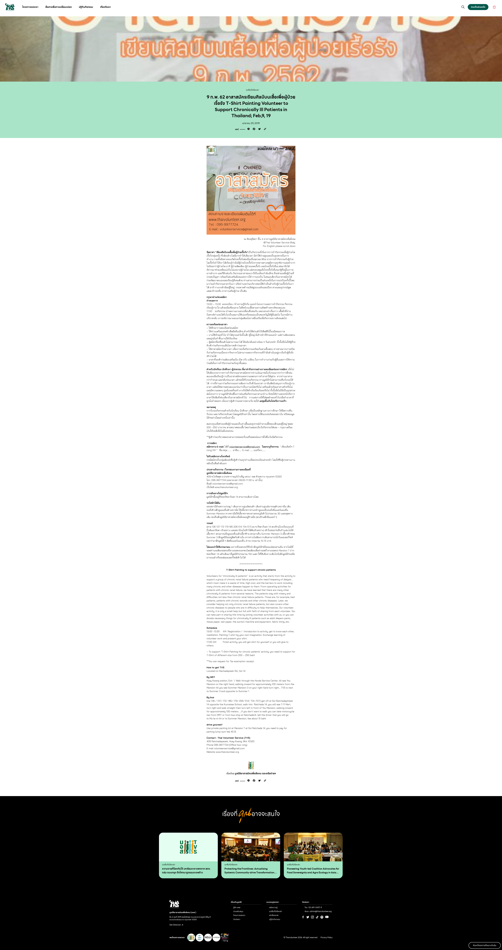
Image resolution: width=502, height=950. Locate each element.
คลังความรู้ (273, 907)
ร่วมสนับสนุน (238, 911)
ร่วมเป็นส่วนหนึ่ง (478, 7)
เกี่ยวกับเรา (105, 7)
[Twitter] (259, 129)
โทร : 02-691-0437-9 (313, 907)
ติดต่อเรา (236, 919)
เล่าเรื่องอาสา (274, 915)
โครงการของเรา (30, 7)
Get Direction (175, 924)
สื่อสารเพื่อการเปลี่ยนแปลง (58, 7)
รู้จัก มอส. (237, 907)
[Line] (248, 129)
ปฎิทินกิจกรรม (86, 7)
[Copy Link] (264, 129)
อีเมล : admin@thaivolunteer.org (318, 911)
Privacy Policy (327, 937)
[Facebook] (253, 129)
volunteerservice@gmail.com (244, 446)
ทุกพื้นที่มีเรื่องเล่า (252, 90)
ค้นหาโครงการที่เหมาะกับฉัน (484, 945)
